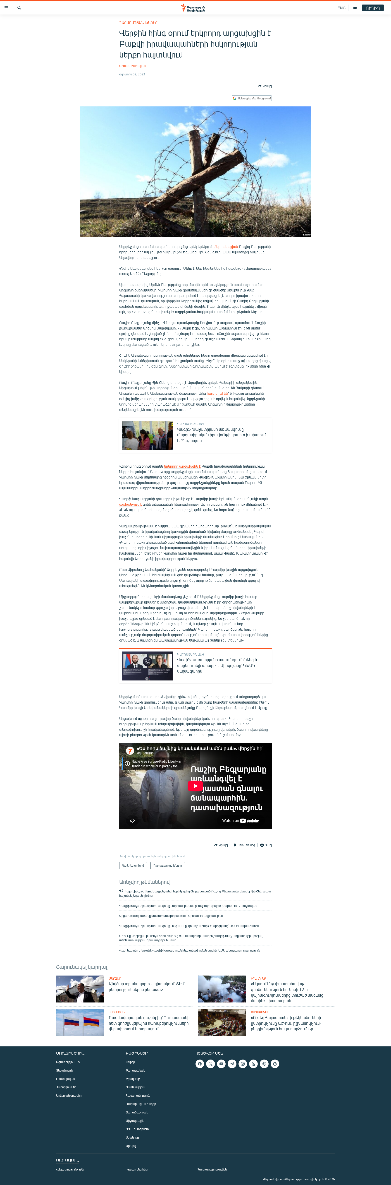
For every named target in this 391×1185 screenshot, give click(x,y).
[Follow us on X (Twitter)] (210, 1064)
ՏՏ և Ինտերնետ (137, 1129)
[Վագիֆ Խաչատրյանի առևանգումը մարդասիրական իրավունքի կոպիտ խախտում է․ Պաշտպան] (147, 435)
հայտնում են (217, 393)
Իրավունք (258, 978)
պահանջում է (130, 504)
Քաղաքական (260, 1012)
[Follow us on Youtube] (221, 1064)
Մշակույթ (132, 1137)
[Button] (265, 86)
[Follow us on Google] (275, 1064)
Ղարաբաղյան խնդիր (138, 22)
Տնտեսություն (135, 1087)
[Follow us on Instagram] (242, 1064)
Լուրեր (130, 1062)
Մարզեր (115, 978)
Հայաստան (117, 1012)
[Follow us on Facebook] (200, 1064)
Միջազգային (135, 1121)
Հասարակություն (138, 1095)
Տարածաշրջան (137, 1112)
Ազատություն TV (68, 1062)
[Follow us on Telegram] (232, 1064)
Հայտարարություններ (212, 1169)
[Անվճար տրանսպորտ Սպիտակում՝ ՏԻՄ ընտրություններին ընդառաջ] (80, 989)
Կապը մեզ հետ (137, 1169)
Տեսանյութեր (65, 1070)
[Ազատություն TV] (355, 8)
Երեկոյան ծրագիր (68, 1095)
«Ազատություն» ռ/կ (69, 1169)
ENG (342, 8)
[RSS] (253, 1064)
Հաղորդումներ (66, 1087)
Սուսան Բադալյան (132, 66)
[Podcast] (264, 1064)
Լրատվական (65, 1079)
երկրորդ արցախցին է (182, 466)
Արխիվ (131, 1146)
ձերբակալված (226, 246)
